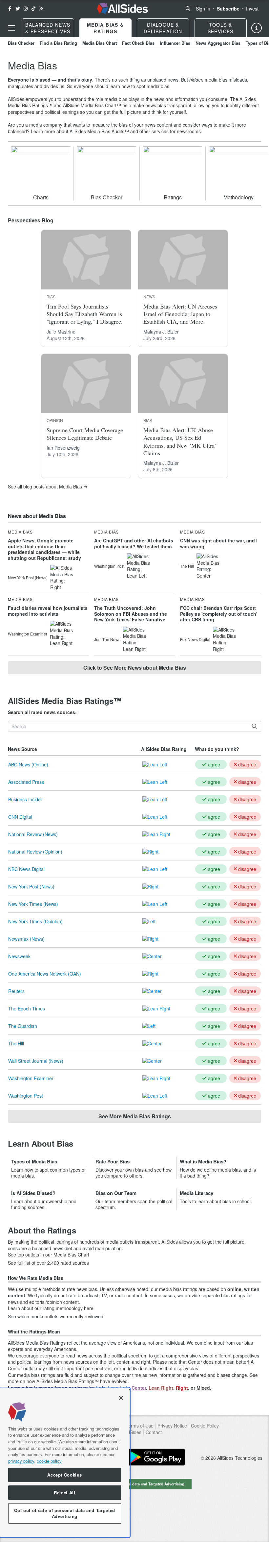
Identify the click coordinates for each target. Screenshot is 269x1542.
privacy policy (21, 1461)
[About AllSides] (256, 28)
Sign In (203, 8)
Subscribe (228, 8)
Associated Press (26, 782)
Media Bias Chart (99, 43)
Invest (252, 8)
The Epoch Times (26, 1008)
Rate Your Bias (112, 1161)
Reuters (16, 991)
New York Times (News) (33, 904)
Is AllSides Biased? (33, 1193)
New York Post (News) (31, 886)
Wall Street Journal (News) (35, 1060)
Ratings (173, 197)
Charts (41, 197)
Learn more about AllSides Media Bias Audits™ (80, 131)
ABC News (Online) (28, 764)
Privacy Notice (172, 1426)
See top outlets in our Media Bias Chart (48, 1255)
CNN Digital (20, 816)
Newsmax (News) (26, 938)
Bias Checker (21, 43)
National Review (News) (33, 834)
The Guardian (22, 1026)
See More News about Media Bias (134, 667)
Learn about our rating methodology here (50, 1308)
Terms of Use (140, 1426)
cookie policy (49, 1461)
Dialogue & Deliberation (163, 28)
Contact (154, 1432)
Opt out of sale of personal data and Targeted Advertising (134, 1483)
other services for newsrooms (170, 131)
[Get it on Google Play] (155, 1457)
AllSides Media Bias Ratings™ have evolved (82, 1381)
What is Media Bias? (203, 1161)
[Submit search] (254, 726)
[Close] (121, 1398)
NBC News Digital (26, 869)
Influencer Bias (175, 43)
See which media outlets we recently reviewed (55, 1316)
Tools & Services (221, 28)
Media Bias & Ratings (105, 28)
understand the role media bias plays (101, 99)
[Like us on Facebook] (10, 8)
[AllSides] (122, 8)
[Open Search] (188, 8)
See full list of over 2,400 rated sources (48, 1263)
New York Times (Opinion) (35, 921)
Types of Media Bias (34, 1161)
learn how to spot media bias (139, 86)
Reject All (64, 1492)
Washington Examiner (30, 1078)
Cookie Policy (205, 1426)
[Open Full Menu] (11, 28)
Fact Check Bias (138, 43)
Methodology (238, 197)
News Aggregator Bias (218, 43)
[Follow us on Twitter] (18, 8)
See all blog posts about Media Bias (45, 487)
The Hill (16, 1043)
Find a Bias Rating (58, 43)
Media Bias (20, 532)
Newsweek (19, 956)
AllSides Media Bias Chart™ (92, 105)
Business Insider (25, 799)
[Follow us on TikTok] (33, 8)
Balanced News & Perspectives (48, 28)
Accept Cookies (64, 1475)
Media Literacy (196, 1193)
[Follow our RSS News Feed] (41, 8)
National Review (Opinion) (35, 851)
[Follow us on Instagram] (26, 8)
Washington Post (25, 1095)
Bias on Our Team (115, 1193)
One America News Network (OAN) (44, 973)
